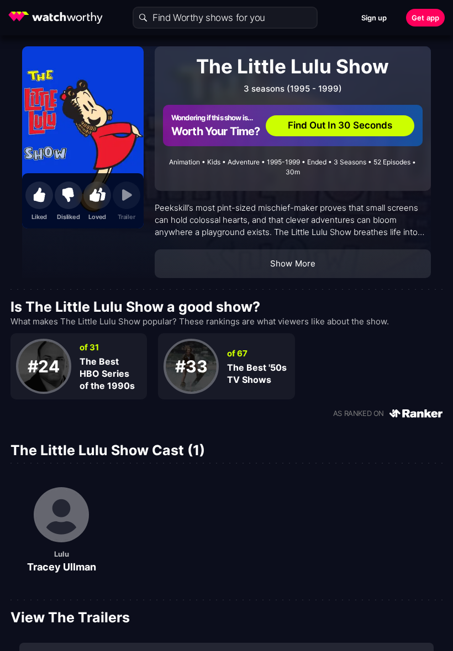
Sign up (374, 17)
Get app (425, 17)
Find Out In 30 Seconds (340, 125)
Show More (292, 263)
